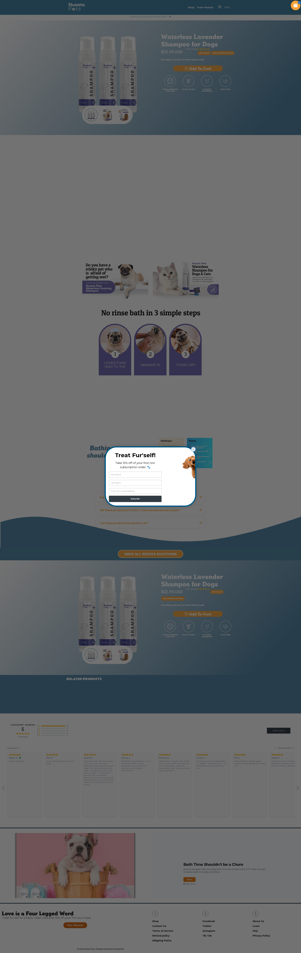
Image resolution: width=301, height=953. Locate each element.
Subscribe (135, 499)
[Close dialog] (193, 449)
